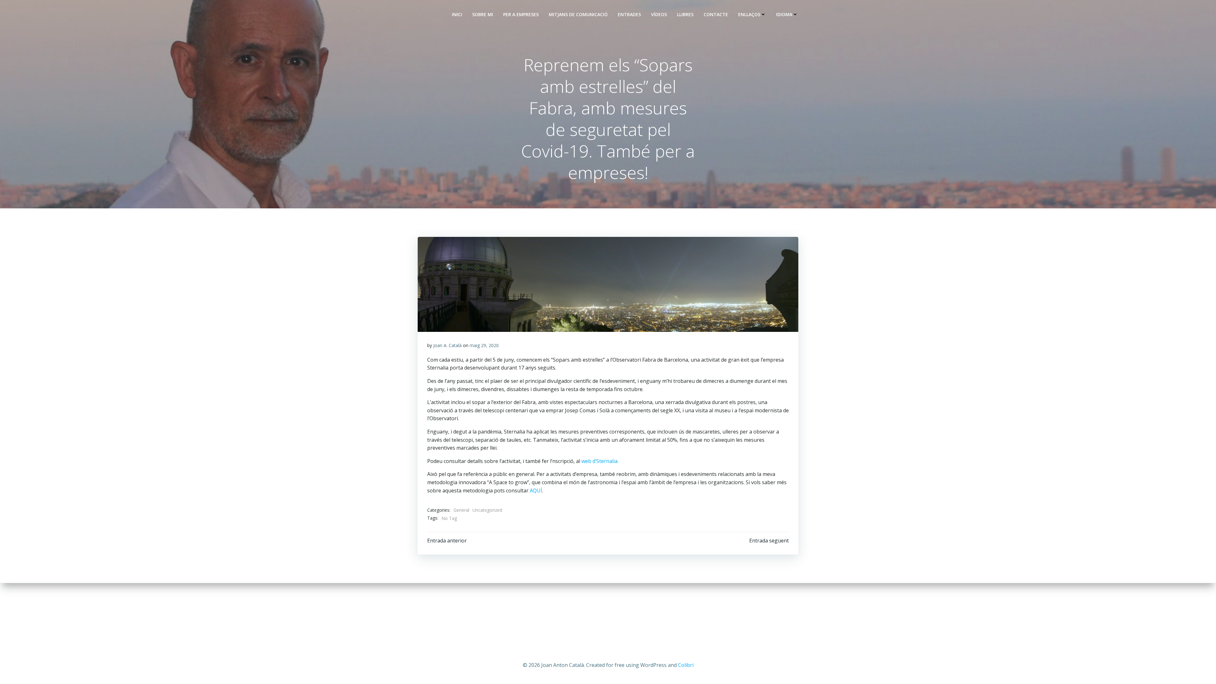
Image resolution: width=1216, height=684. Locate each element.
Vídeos (659, 14)
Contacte (716, 14)
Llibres (685, 14)
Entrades (629, 14)
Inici (457, 14)
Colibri (686, 665)
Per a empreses (521, 14)
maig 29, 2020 (484, 345)
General (461, 510)
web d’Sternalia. (599, 461)
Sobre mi (482, 14)
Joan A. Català (447, 345)
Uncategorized (487, 510)
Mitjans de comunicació (578, 14)
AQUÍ (536, 490)
